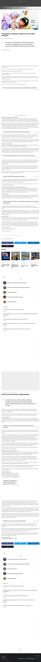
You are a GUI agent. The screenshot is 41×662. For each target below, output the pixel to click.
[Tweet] (20, 243)
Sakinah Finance (13, 31)
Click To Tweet (35, 89)
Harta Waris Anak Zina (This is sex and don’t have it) (6, 265)
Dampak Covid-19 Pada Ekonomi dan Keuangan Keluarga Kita (14, 266)
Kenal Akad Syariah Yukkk (24, 266)
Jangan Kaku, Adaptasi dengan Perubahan (14, 176)
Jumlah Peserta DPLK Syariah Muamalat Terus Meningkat (13, 309)
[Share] (8, 243)
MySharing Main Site (21, 658)
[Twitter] (37, 8)
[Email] (8, 246)
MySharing (6, 583)
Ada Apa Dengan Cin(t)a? (11, 301)
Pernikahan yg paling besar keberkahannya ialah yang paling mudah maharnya (10, 482)
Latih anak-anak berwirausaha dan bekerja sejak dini (16, 132)
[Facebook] (36, 8)
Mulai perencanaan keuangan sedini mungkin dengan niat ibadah (19, 88)
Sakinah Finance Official (30, 658)
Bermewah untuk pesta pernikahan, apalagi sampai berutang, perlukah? (18, 426)
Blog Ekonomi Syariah (5, 31)
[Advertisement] (21, 58)
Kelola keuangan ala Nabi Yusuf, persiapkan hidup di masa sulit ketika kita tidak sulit (20, 202)
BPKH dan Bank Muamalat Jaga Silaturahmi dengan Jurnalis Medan (15, 319)
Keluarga (9, 31)
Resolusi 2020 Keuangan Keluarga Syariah (34, 265)
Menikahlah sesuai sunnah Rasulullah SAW (14, 521)
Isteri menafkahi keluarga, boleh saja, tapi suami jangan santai (19, 155)
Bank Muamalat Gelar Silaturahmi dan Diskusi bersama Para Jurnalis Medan (17, 605)
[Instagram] (39, 8)
